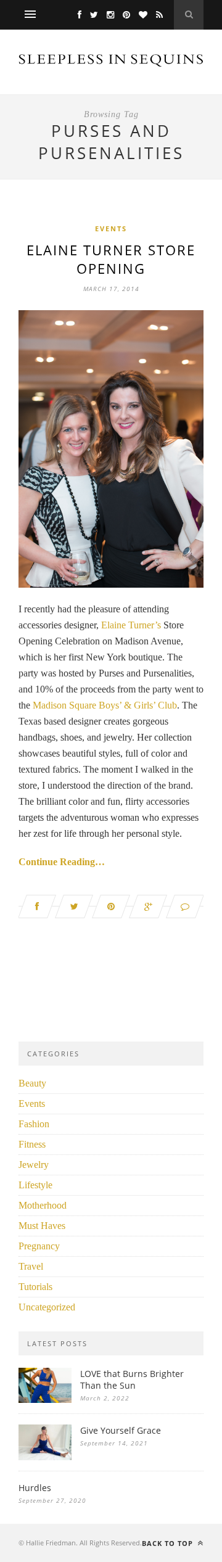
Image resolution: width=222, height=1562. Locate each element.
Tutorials (35, 1286)
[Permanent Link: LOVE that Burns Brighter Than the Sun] (45, 1399)
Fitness (32, 1144)
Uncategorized (46, 1307)
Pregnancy (39, 1246)
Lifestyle (35, 1185)
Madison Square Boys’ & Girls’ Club (105, 705)
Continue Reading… (61, 862)
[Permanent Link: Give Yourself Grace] (45, 1457)
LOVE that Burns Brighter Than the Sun (132, 1379)
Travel (30, 1266)
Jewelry (33, 1164)
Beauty (32, 1083)
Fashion (33, 1124)
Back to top (168, 1543)
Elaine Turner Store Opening (111, 258)
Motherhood (42, 1205)
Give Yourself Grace (120, 1430)
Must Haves (41, 1225)
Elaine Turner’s (130, 625)
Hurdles (34, 1488)
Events (111, 228)
